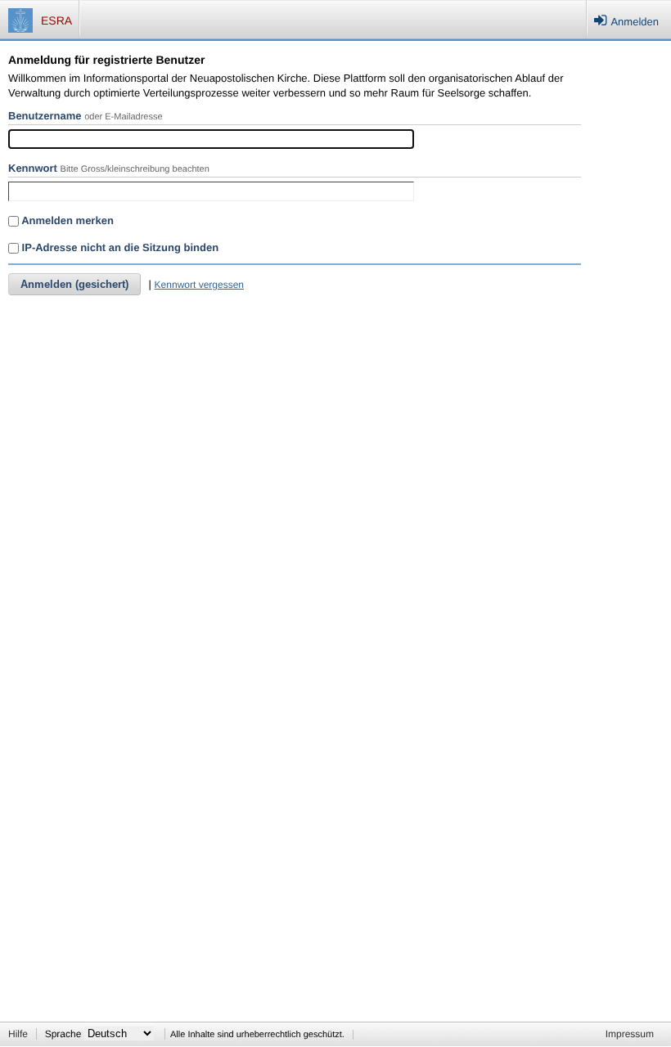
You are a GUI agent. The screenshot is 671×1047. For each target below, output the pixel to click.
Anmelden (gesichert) (74, 284)
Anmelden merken (66, 220)
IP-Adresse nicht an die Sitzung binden (118, 247)
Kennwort (32, 168)
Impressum (630, 1034)
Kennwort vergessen (199, 284)
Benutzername (45, 116)
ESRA (56, 20)
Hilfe (18, 1034)
